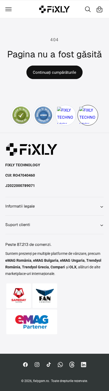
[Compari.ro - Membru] (43, 115)
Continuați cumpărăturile (54, 72)
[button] (8, 9)
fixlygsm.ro (41, 381)
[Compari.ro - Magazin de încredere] (21, 115)
